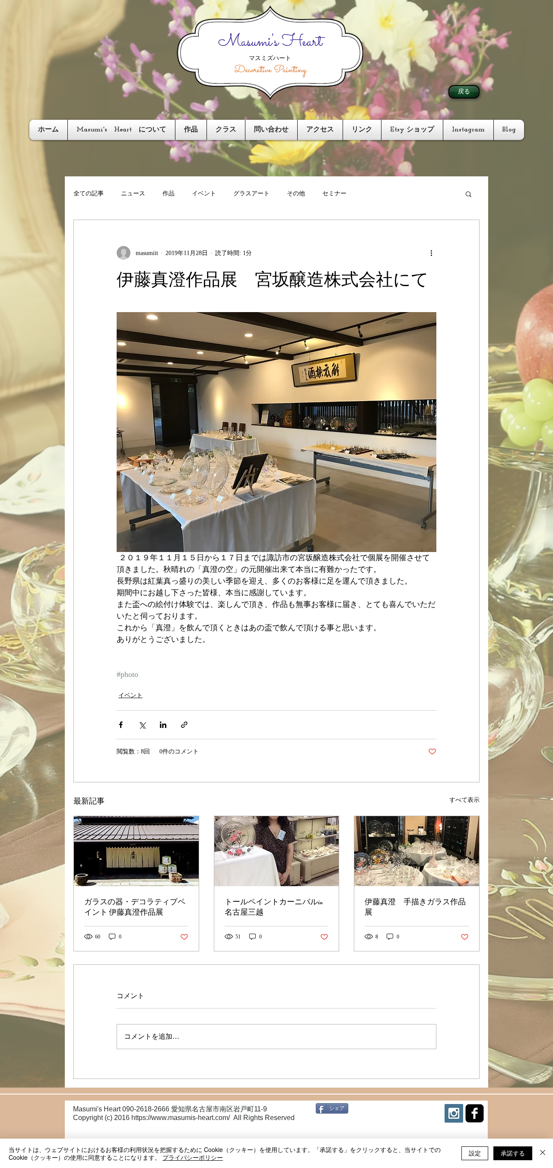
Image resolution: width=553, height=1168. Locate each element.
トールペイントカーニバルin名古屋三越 (274, 907)
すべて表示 (464, 800)
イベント (204, 193)
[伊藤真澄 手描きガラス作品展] (416, 851)
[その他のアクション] (431, 253)
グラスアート (251, 193)
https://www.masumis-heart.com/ (180, 1117)
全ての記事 (88, 193)
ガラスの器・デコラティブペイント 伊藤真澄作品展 (134, 907)
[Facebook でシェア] (121, 725)
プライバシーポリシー (192, 1157)
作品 (168, 193)
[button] (468, 193)
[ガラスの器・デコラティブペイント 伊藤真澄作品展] (136, 851)
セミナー (334, 193)
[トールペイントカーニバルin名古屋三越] (276, 851)
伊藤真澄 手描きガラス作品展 (415, 907)
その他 (296, 193)
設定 (475, 1153)
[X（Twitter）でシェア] (142, 725)
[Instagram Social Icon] (454, 1113)
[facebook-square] (474, 1113)
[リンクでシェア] (184, 725)
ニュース (133, 193)
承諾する (513, 1153)
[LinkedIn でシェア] (163, 725)
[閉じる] (542, 1153)
